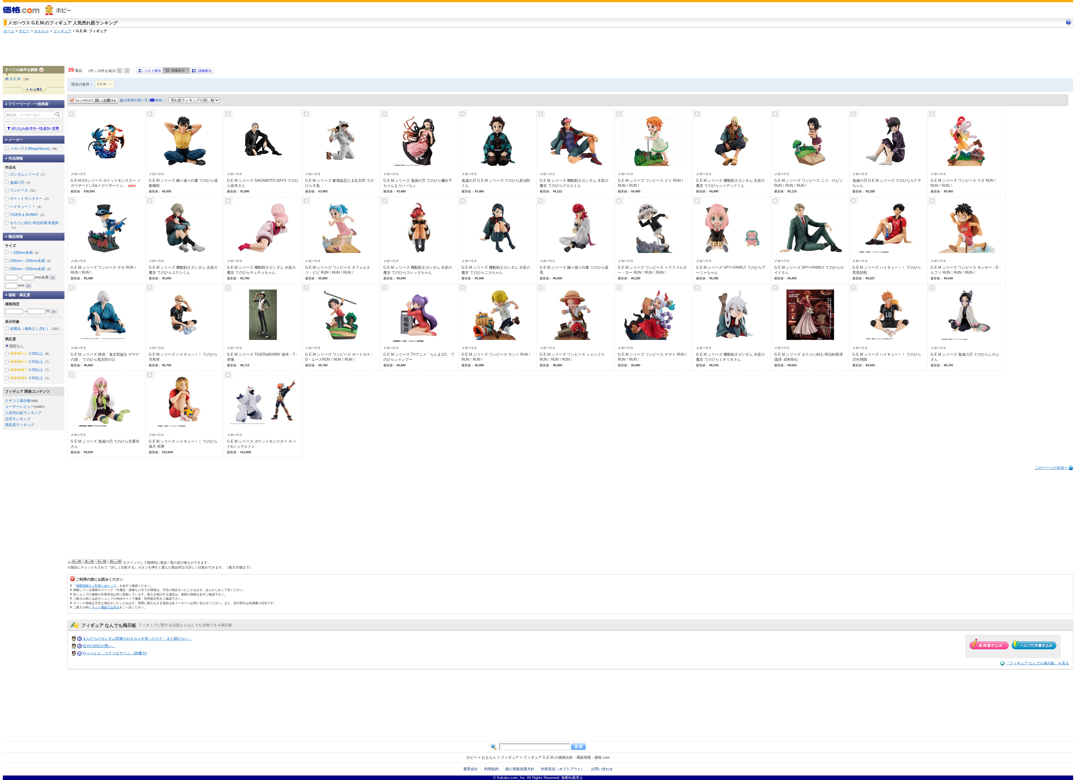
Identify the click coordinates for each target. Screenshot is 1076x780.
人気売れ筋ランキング (23, 413)
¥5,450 (948, 191)
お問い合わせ (602, 769)
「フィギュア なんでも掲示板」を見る (1037, 663)
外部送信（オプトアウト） (563, 769)
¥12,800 (245, 452)
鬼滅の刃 (21, 182)
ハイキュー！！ (26, 206)
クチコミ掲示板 (18, 401)
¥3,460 (323, 191)
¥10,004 (167, 452)
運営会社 (470, 769)
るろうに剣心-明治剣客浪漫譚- (34, 225)
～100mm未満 (25, 252)
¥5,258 (870, 191)
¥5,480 (88, 278)
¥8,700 (948, 365)
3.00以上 (40, 353)
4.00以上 (40, 370)
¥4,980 (713, 191)
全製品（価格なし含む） (35, 328)
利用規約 (491, 769)
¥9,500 (88, 452)
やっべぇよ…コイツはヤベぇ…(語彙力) (115, 653)
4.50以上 (40, 378)
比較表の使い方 (143, 100)
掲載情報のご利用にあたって (96, 585)
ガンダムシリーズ (28, 174)
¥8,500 (792, 365)
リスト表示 (152, 71)
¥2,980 (244, 191)
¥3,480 (401, 191)
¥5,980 (479, 278)
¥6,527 (870, 278)
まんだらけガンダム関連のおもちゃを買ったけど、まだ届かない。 (137, 638)
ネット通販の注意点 (105, 607)
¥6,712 (244, 365)
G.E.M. (102, 84)
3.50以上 (40, 362)
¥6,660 (88, 365)
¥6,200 (635, 278)
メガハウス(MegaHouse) (34, 148)
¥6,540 (948, 278)
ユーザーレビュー (19, 406)
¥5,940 (401, 278)
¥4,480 (635, 191)
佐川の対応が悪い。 (99, 646)
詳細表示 (205, 71)
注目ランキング (18, 419)
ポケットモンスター (30, 198)
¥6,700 (166, 365)
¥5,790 (244, 278)
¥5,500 (166, 278)
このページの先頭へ (1051, 468)
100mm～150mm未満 (31, 261)
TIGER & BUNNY (28, 215)
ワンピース (24, 190)
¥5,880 (323, 278)
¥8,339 (713, 365)
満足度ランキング (19, 425)
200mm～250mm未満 (31, 269)
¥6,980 (479, 365)
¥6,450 (792, 278)
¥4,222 (557, 191)
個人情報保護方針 (519, 769)
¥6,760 (323, 365)
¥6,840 (401, 365)
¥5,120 (792, 191)
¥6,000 (166, 191)
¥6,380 (713, 278)
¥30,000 (89, 191)
